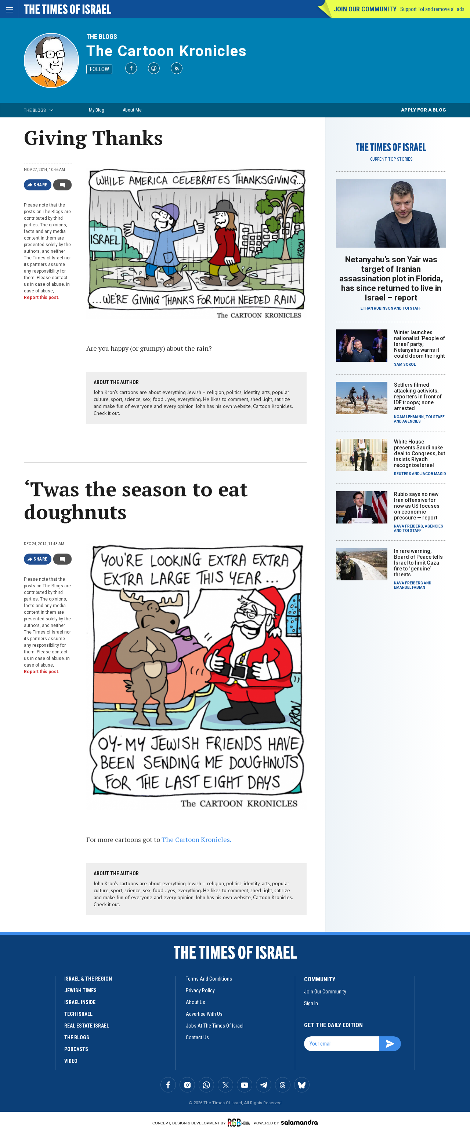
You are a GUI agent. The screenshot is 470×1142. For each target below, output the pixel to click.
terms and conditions (209, 979)
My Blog (96, 110)
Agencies (411, 421)
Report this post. (41, 297)
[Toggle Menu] (9, 9)
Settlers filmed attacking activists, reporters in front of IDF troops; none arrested (418, 396)
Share (40, 184)
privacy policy (200, 990)
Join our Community (365, 9)
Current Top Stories (391, 159)
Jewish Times (80, 990)
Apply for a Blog (423, 110)
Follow (99, 69)
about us (195, 1002)
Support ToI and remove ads (432, 9)
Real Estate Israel (86, 1026)
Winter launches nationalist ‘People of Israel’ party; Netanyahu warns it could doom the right (419, 344)
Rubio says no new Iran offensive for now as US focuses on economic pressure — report (417, 506)
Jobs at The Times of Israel (214, 1026)
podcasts (76, 1049)
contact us (197, 1037)
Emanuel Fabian (409, 587)
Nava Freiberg (408, 526)
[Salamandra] (299, 1122)
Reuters (402, 474)
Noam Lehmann (409, 417)
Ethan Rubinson (377, 308)
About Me (132, 110)
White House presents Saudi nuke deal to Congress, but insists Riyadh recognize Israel (419, 453)
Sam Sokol (405, 364)
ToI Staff (412, 308)
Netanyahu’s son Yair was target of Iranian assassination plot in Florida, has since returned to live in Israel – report (391, 278)
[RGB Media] (240, 1123)
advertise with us (204, 1014)
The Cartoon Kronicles (166, 51)
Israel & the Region (88, 979)
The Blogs (101, 36)
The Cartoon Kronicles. (196, 839)
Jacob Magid (433, 474)
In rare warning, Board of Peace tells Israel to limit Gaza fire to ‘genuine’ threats (418, 562)
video (70, 1061)
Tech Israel (78, 1014)
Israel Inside (79, 1002)
